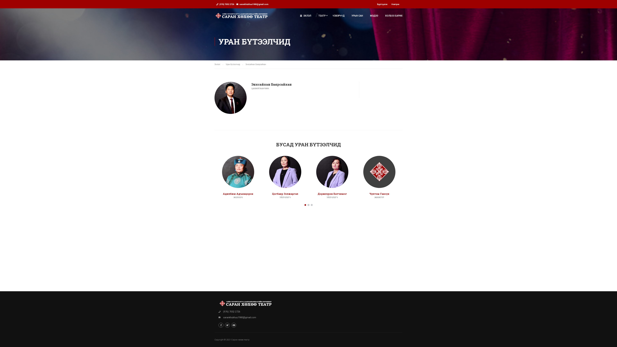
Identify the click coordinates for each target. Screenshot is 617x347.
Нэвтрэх (395, 4)
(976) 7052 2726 (226, 4)
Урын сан (357, 15)
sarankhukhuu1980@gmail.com (253, 4)
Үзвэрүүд (338, 15)
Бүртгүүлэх (382, 4)
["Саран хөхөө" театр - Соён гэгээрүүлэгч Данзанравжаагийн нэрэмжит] (242, 17)
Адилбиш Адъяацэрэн (238, 193)
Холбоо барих (393, 15)
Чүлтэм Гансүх (379, 193)
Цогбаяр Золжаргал (285, 193)
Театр (322, 15)
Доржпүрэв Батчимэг (332, 193)
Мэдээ (374, 15)
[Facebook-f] (221, 325)
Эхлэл (307, 15)
